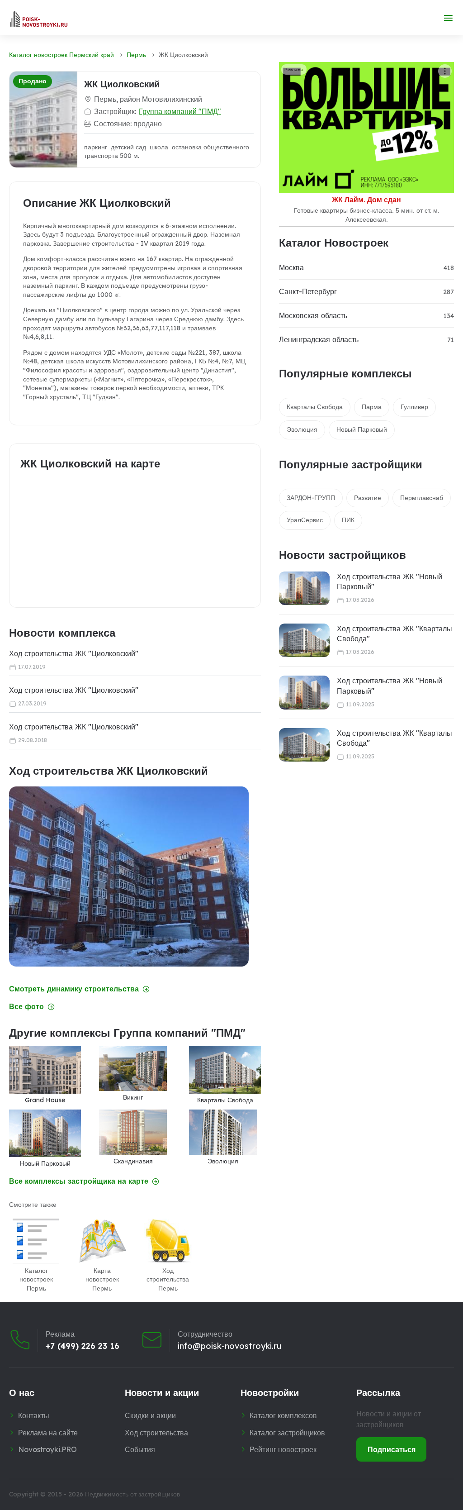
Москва (291, 267)
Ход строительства (156, 1432)
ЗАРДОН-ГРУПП (311, 498)
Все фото (26, 1006)
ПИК (348, 520)
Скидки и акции (150, 1415)
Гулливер (414, 407)
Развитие (367, 498)
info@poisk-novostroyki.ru (229, 1346)
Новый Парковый (361, 429)
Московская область (313, 315)
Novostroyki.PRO (47, 1449)
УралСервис (305, 520)
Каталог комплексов (283, 1415)
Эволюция (302, 429)
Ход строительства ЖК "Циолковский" (73, 653)
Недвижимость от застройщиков (132, 1494)
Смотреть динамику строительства (74, 989)
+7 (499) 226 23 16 (82, 1346)
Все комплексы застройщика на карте (78, 1181)
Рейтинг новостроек (283, 1449)
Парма (372, 407)
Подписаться (392, 1449)
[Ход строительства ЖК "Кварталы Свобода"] (304, 640)
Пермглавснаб (421, 498)
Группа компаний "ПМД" (180, 111)
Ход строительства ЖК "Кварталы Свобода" (394, 633)
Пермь (136, 55)
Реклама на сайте (48, 1432)
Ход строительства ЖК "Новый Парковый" (389, 581)
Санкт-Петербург (308, 291)
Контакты (33, 1415)
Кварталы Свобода (315, 407)
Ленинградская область (319, 339)
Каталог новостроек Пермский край (61, 55)
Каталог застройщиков (287, 1432)
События (140, 1449)
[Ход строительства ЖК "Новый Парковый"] (304, 588)
